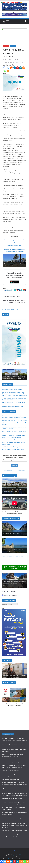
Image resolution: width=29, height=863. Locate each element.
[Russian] (19, 2)
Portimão (21, 62)
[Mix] (23, 67)
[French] (11, 2)
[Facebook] (4, 67)
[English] (8, 2)
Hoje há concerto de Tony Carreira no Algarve (14, 830)
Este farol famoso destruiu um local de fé (12, 406)
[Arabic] (2, 2)
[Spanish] (21, 2)
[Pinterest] (17, 67)
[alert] (14, 595)
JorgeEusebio (16, 59)
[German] (13, 2)
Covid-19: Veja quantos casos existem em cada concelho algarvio (13, 301)
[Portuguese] (17, 2)
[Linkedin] (14, 67)
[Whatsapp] (4, 71)
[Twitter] (8, 67)
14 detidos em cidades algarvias (10, 440)
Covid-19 (7, 62)
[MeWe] (20, 67)
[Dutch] (6, 2)
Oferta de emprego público (12, 296)
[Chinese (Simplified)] (4, 2)
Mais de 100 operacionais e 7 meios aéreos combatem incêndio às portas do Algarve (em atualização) (14, 825)
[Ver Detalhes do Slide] (14, 374)
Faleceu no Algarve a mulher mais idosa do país (14, 420)
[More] (8, 71)
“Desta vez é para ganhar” (14, 245)
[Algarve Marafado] (4, 22)
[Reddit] (11, 67)
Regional (6, 46)
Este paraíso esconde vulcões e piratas (12, 389)
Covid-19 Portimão (14, 62)
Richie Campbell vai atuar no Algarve (12, 798)
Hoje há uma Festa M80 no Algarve (11, 446)
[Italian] (15, 2)
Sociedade (12, 46)
